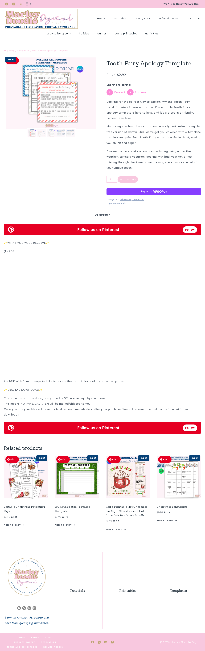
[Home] (5, 50)
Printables (120, 18)
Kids (123, 203)
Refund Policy (53, 647)
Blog (48, 637)
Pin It (13, 459)
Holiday (84, 33)
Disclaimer (48, 642)
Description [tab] (102, 214)
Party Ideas (143, 18)
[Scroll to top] (197, 638)
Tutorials (77, 590)
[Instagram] (14, 4)
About (35, 637)
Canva (116, 203)
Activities (151, 33)
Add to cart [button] (12, 524)
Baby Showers (168, 18)
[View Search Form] (199, 19)
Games (102, 33)
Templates (138, 199)
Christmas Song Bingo (172, 506)
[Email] (106, 642)
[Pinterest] (21, 4)
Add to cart (127, 179)
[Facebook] (7, 4)
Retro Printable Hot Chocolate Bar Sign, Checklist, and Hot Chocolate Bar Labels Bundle (126, 511)
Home (101, 18)
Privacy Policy (24, 642)
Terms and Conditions (22, 647)
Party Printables (126, 33)
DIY (189, 18)
